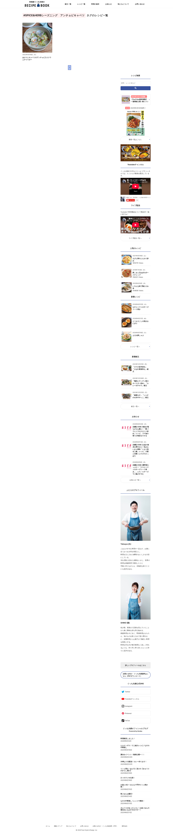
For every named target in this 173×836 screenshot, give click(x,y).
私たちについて (123, 4)
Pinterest (128, 713)
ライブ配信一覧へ (135, 238)
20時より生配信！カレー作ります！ (134, 762)
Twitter (127, 692)
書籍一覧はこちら (135, 139)
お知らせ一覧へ (135, 480)
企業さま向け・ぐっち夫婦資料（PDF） (105, 826)
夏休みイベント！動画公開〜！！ (133, 755)
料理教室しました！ (128, 738)
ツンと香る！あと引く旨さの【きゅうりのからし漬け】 (135, 770)
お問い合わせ (140, 4)
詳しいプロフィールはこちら (135, 665)
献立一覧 (68, 4)
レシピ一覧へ (135, 347)
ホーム (48, 826)
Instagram (128, 706)
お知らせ (108, 4)
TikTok (127, 721)
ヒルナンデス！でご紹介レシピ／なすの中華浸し (135, 746)
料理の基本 (95, 4)
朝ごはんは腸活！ (127, 794)
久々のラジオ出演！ (128, 778)
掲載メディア (58, 826)
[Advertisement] (136, 42)
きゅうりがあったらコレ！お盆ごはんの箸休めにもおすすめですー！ (135, 809)
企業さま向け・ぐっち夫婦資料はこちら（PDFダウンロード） (135, 675)
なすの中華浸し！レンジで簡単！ (133, 801)
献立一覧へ (135, 406)
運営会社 (124, 826)
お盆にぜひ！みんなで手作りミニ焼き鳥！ (134, 786)
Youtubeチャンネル (132, 699)
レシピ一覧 (81, 4)
